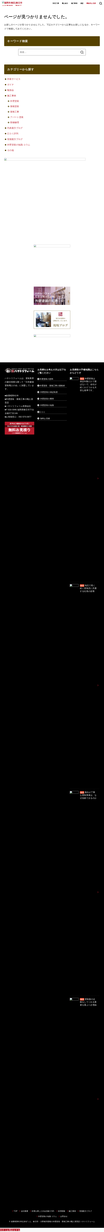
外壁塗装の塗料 (46, 379)
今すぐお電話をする (10, 1230)
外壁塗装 (14, 101)
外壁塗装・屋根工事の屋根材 (52, 386)
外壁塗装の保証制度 (49, 392)
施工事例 (74, 3)
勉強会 (10, 90)
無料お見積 (45, 418)
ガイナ (10, 84)
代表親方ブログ (15, 128)
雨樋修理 (14, 122)
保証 (82, 3)
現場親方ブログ (15, 139)
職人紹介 (65, 3)
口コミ (42, 412)
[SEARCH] (100, 3)
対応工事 (56, 3)
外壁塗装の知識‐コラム (18, 144)
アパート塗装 (16, 117)
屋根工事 (14, 111)
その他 (10, 150)
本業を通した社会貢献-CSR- (43, 1211)
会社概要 (24, 1211)
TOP (15, 1211)
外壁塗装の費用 (47, 399)
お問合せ (63, 1216)
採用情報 (61, 1211)
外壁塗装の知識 (47, 405)
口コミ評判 (12, 133)
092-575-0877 (25, 417)
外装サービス (13, 79)
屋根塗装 (14, 106)
